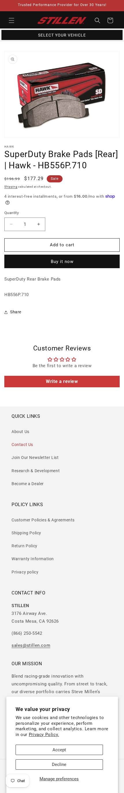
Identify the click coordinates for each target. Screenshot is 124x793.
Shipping (11, 186)
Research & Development (36, 470)
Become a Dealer (28, 483)
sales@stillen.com (31, 645)
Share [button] (15, 312)
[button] (11, 20)
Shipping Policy (26, 533)
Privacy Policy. (44, 734)
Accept (59, 749)
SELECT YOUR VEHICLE (62, 35)
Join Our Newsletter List (35, 457)
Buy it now (62, 261)
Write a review (62, 381)
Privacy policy (25, 572)
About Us (20, 431)
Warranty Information (33, 558)
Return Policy (24, 546)
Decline (59, 764)
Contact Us (22, 444)
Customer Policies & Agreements (43, 520)
